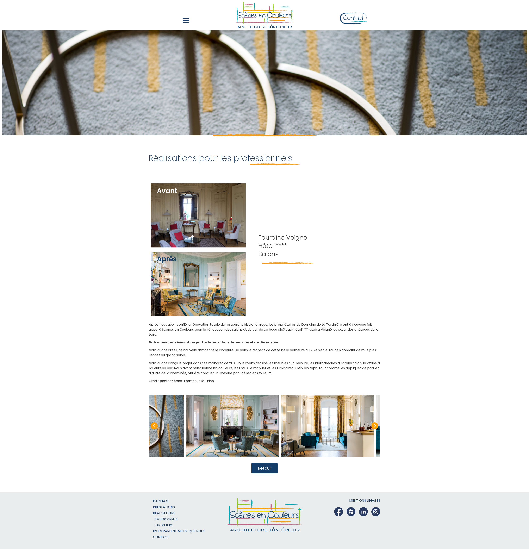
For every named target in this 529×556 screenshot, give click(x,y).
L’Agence (161, 501)
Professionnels (166, 519)
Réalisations (164, 513)
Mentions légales (364, 500)
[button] (154, 425)
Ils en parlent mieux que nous (179, 531)
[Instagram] (375, 511)
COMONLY (368, 538)
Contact (161, 537)
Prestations (164, 507)
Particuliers (164, 525)
